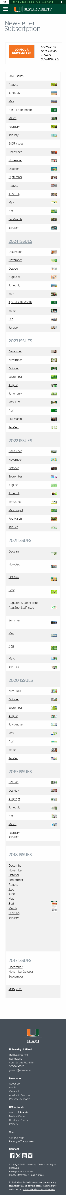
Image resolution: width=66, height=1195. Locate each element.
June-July (14, 92)
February (14, 126)
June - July (15, 393)
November (15, 160)
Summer (14, 620)
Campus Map (16, 1137)
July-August (16, 724)
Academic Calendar (20, 1095)
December (15, 152)
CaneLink (14, 1091)
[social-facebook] (12, 1155)
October (14, 168)
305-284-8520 (16, 1066)
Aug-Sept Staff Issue (21, 607)
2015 (19, 989)
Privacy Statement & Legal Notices (26, 1175)
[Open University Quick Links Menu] (61, 2)
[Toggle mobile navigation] (6, 9)
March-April (16, 510)
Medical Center (17, 1116)
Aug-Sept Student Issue (23, 602)
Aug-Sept (14, 277)
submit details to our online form (39, 1189)
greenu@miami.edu (20, 1070)
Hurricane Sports (18, 1120)
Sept (11, 590)
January (14, 135)
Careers (13, 1124)
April (11, 211)
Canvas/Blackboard (19, 1099)
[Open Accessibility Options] (4, 2)
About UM (14, 1083)
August (13, 84)
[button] (58, 1184)
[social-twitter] (18, 1155)
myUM (12, 1087)
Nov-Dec (14, 564)
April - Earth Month (20, 109)
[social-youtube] (24, 1155)
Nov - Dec (15, 690)
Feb (11, 319)
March (12, 118)
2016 (12, 989)
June (12, 893)
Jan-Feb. (14, 427)
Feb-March (15, 219)
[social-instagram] (30, 1155)
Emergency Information (21, 1171)
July (11, 889)
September (15, 177)
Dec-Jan (14, 551)
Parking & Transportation (22, 1141)
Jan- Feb (14, 666)
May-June (15, 402)
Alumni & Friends (18, 1112)
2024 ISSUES (20, 241)
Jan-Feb (13, 527)
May (11, 101)
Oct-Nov (14, 577)
